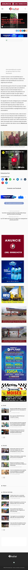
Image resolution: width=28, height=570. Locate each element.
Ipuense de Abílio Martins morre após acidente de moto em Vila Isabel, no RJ (18, 410)
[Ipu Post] (14, 8)
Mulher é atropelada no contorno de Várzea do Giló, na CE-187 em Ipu (18, 502)
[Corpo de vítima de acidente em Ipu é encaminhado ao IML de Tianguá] (5, 524)
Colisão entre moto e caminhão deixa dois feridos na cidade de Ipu (17, 496)
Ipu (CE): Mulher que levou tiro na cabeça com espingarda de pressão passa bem (14, 219)
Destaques (4, 17)
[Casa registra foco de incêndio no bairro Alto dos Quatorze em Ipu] (5, 518)
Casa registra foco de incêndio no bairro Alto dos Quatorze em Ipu (17, 517)
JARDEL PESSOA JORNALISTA (9, 26)
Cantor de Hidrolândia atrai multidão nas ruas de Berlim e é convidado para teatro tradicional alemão (18, 471)
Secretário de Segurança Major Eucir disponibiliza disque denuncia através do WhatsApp (14, 213)
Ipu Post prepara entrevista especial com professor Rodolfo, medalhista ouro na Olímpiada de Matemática (18, 424)
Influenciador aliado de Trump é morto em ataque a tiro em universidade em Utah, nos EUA (17, 450)
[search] (25, 9)
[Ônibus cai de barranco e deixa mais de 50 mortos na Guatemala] (5, 458)
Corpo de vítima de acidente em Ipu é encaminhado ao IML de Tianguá (18, 523)
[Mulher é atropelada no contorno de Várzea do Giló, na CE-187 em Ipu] (5, 504)
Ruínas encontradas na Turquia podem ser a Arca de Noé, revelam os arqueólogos (18, 464)
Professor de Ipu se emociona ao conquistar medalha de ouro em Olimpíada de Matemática (17, 431)
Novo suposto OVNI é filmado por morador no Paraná (17, 416)
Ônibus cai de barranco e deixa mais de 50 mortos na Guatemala (18, 456)
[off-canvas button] (2, 9)
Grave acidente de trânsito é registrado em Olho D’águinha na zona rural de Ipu (17, 510)
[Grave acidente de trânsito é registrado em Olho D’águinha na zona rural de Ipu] (5, 510)
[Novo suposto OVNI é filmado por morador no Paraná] (5, 417)
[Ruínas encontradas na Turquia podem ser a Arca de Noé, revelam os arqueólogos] (5, 464)
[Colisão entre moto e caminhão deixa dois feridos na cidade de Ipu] (5, 497)
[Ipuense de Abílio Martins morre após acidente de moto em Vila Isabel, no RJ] (5, 410)
